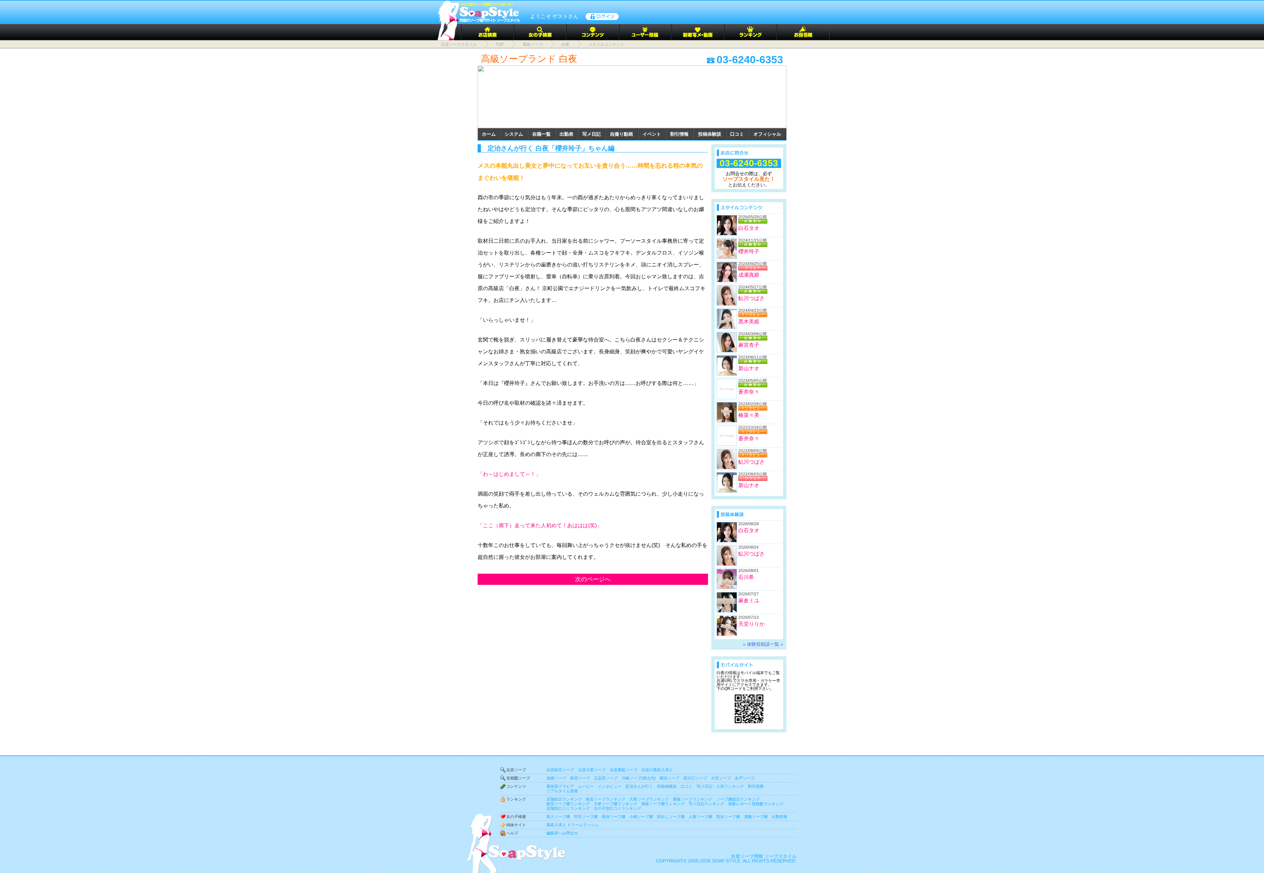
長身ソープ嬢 (613, 817)
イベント (652, 134)
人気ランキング (730, 786)
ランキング (516, 799)
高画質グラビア (560, 786)
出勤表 (566, 134)
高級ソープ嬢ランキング (663, 804)
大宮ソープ (721, 778)
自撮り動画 (621, 134)
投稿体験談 (709, 134)
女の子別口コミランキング (617, 808)
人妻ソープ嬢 (700, 817)
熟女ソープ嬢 (728, 817)
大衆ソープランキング (649, 799)
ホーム (489, 134)
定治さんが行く (639, 786)
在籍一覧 (541, 134)
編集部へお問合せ (562, 833)
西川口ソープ (695, 778)
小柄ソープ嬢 (641, 817)
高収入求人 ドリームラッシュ (572, 825)
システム (514, 134)
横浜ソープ (669, 778)
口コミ (737, 134)
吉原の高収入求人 (657, 770)
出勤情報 (779, 817)
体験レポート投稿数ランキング (755, 804)
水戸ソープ (744, 778)
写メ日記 (591, 134)
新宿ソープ (580, 778)
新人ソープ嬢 (558, 817)
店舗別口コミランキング (568, 808)
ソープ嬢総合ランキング (738, 799)
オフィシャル (767, 134)
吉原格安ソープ (560, 770)
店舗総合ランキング (564, 799)
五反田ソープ (606, 778)
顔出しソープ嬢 (671, 817)
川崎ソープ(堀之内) (638, 778)
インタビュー (609, 786)
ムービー (586, 786)
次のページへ (593, 579)
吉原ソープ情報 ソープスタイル (764, 856)
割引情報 (679, 134)
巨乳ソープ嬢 (586, 817)
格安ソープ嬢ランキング (568, 804)
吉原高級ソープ (623, 770)
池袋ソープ (556, 778)
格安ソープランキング (605, 799)
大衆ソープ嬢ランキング (615, 804)
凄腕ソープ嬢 (756, 817)
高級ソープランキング (692, 799)
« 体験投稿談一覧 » (763, 644)
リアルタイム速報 (562, 791)
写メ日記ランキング (706, 804)
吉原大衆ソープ (592, 770)
